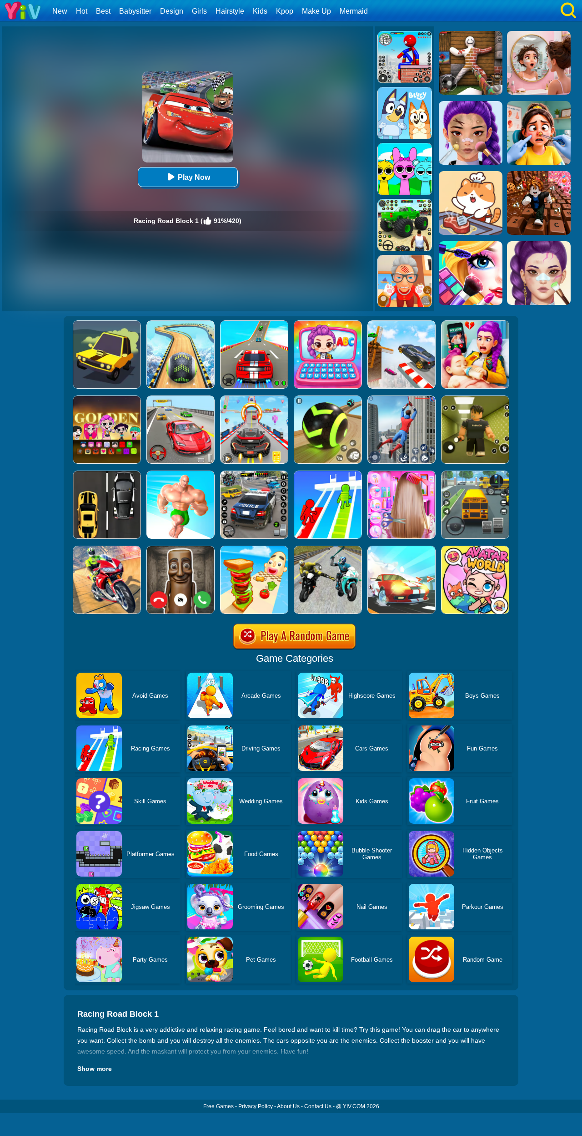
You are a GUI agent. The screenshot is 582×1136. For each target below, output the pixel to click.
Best (103, 11)
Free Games (218, 1106)
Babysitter (135, 11)
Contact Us (317, 1106)
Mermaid (354, 11)
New (59, 11)
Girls (199, 11)
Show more (94, 1068)
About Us (288, 1106)
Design (171, 11)
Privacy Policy (255, 1106)
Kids (260, 11)
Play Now (194, 177)
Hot (81, 11)
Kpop (284, 11)
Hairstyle (230, 11)
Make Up (316, 11)
